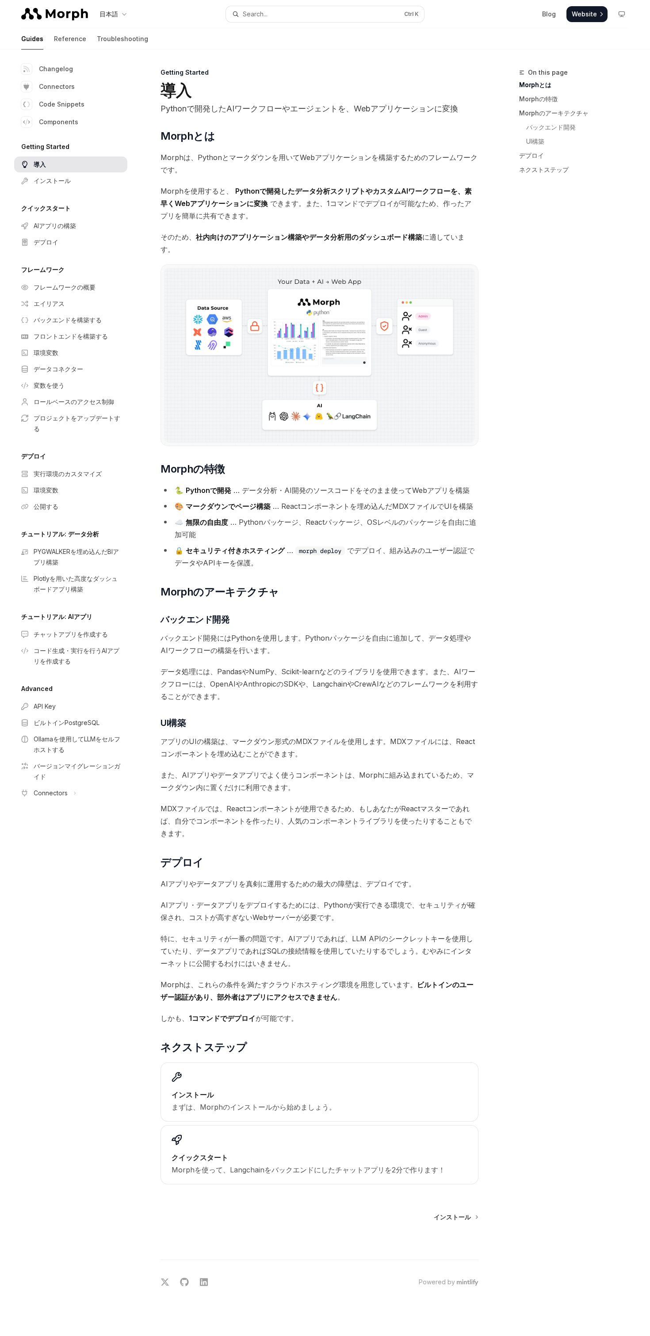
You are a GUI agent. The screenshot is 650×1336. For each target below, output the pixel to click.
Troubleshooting (122, 38)
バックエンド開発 (551, 127)
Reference (70, 38)
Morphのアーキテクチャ (554, 113)
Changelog (56, 69)
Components (58, 122)
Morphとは (535, 84)
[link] (319, 1092)
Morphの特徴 (538, 99)
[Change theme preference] (622, 14)
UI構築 (535, 141)
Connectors (57, 86)
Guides (32, 38)
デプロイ (531, 155)
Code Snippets (61, 104)
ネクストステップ (544, 169)
